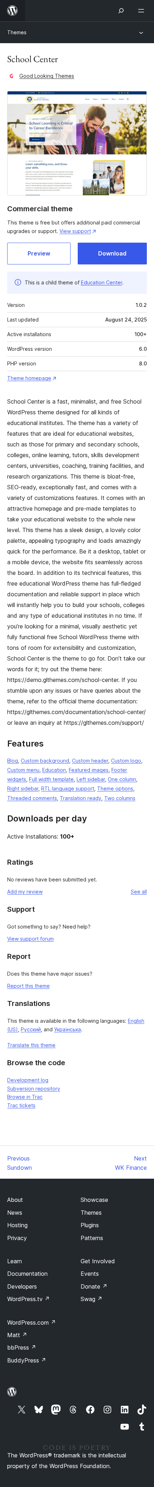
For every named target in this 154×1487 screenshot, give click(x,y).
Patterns (92, 1237)
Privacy (17, 1237)
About (15, 1199)
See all (139, 892)
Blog (12, 761)
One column (122, 779)
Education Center (101, 282)
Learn (14, 1261)
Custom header (90, 761)
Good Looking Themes (46, 76)
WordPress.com (31, 1322)
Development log (27, 1080)
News (14, 1212)
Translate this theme (31, 1045)
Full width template (51, 779)
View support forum (30, 939)
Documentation (27, 1273)
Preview (39, 253)
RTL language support (67, 788)
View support (75, 231)
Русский (31, 1029)
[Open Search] (121, 10)
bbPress (21, 1347)
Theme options (115, 788)
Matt (17, 1335)
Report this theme (28, 986)
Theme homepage (29, 378)
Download (112, 253)
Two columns (119, 798)
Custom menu (23, 770)
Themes (17, 32)
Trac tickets (21, 1105)
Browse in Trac (25, 1097)
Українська (67, 1029)
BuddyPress (26, 1360)
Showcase (94, 1199)
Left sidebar (91, 779)
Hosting (17, 1225)
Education (54, 770)
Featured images (89, 770)
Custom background (45, 761)
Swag (91, 1299)
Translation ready (80, 798)
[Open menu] (142, 10)
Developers (22, 1286)
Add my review (25, 892)
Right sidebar (22, 788)
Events (90, 1273)
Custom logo (126, 761)
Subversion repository (33, 1089)
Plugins (90, 1225)
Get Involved (98, 1261)
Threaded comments (32, 798)
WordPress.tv (28, 1299)
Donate (94, 1286)
